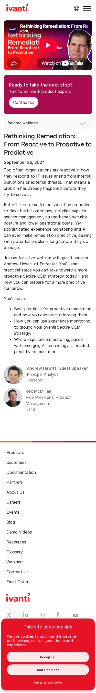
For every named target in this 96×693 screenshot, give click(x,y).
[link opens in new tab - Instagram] (42, 615)
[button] (87, 8)
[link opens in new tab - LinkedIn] (25, 615)
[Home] (17, 8)
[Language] (75, 8)
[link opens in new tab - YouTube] (75, 615)
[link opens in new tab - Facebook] (58, 615)
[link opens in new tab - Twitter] (9, 615)
